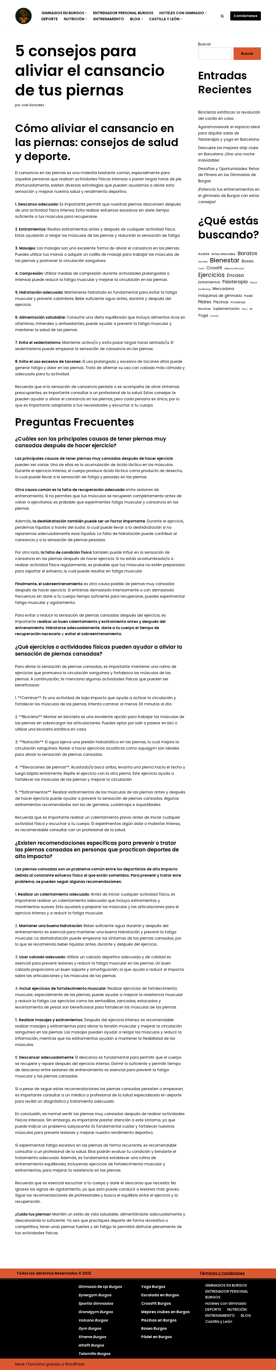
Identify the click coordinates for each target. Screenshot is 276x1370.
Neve (20, 1364)
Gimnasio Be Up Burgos (100, 1286)
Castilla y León (218, 1321)
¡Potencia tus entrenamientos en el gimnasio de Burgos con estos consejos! (229, 195)
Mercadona (223, 288)
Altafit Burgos (91, 1345)
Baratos (247, 253)
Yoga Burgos (153, 1286)
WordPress (75, 1364)
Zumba (214, 316)
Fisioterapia (235, 282)
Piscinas (221, 302)
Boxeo (248, 261)
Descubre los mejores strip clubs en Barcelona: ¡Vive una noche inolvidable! (228, 154)
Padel (248, 296)
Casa (201, 268)
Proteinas (238, 302)
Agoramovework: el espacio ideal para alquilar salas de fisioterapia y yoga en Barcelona (229, 133)
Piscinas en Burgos (159, 1320)
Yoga (203, 315)
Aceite (203, 253)
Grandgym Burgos (95, 1311)
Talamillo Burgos (94, 1353)
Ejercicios (211, 275)
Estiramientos (209, 282)
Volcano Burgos (93, 1320)
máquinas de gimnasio (220, 295)
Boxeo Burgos (154, 1328)
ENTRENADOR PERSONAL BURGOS (123, 13)
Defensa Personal (234, 268)
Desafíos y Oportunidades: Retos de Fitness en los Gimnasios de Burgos (228, 175)
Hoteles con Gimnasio (225, 1303)
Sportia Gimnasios (95, 1303)
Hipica (253, 282)
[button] (86, 13)
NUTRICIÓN (237, 1309)
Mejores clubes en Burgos (165, 1311)
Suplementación (226, 308)
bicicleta (203, 261)
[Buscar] (222, 16)
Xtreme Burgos (92, 1336)
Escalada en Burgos (160, 1295)
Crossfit (214, 268)
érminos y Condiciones (223, 1273)
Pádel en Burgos (156, 1336)
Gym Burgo (88, 1328)
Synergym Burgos (94, 1295)
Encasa (235, 275)
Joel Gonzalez (32, 105)
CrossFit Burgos (156, 1303)
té (251, 309)
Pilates (204, 302)
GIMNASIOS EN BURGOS (226, 1285)
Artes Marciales (223, 254)
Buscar (204, 44)
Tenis (245, 309)
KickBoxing (204, 289)
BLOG (246, 1315)
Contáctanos (245, 15)
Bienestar (225, 260)
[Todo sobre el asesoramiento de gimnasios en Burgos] (24, 16)
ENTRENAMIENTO (108, 19)
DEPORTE (49, 19)
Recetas (204, 309)
